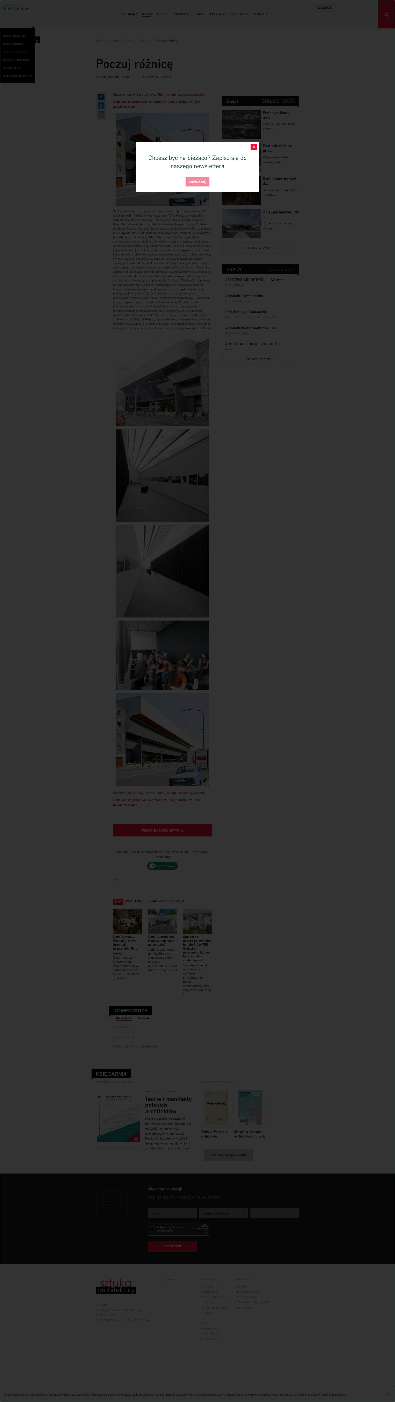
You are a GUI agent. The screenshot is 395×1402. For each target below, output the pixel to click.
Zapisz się (197, 181)
